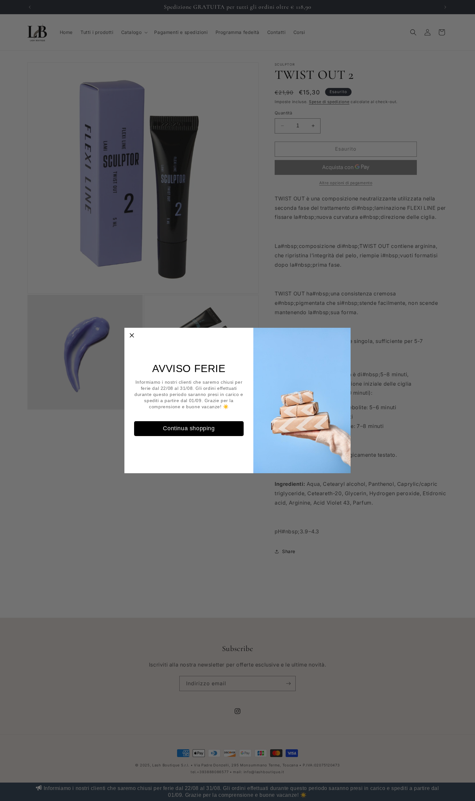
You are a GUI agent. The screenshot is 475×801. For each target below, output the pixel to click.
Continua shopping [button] (189, 428)
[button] (131, 335)
